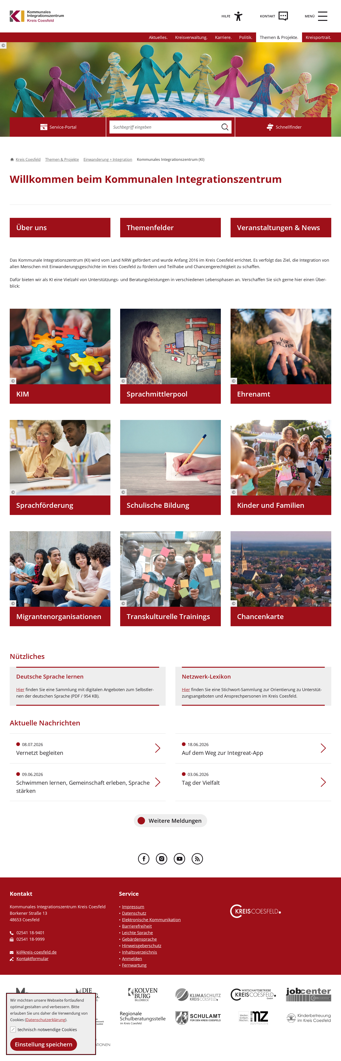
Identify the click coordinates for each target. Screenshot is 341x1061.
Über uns (31, 227)
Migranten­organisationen (58, 616)
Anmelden (132, 958)
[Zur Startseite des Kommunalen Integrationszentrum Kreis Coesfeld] (37, 16)
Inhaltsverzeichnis (139, 952)
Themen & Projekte (278, 37)
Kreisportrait (318, 37)
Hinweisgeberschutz (141, 945)
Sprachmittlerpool (157, 394)
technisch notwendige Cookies (47, 1029)
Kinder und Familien (270, 505)
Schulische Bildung (158, 505)
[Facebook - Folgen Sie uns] (143, 858)
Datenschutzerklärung (45, 1019)
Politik (245, 37)
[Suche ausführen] (225, 127)
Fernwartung (134, 965)
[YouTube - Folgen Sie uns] (179, 858)
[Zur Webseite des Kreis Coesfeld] (255, 915)
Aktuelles (158, 37)
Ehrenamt (253, 394)
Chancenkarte (260, 616)
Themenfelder (150, 227)
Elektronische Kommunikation (151, 919)
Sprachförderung (44, 505)
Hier (20, 689)
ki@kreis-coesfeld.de (36, 952)
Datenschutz (134, 913)
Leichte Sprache (137, 932)
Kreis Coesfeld (28, 159)
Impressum (133, 906)
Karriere (223, 37)
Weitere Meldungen (175, 820)
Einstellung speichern (43, 1044)
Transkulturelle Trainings (168, 616)
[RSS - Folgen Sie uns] (197, 858)
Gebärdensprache (139, 939)
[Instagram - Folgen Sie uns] (161, 858)
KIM (22, 394)
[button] (314, 16)
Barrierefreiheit (137, 926)
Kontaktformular (32, 958)
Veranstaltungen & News (278, 227)
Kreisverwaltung (190, 37)
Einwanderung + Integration (108, 159)
